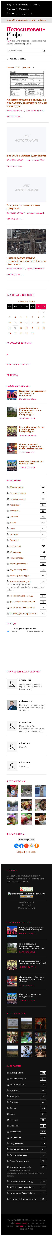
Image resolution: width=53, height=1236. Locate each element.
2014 (18, 67)
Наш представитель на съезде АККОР (31, 462)
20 (26, 328)
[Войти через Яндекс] (26, 846)
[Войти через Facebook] (21, 846)
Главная (10, 67)
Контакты (24, 9)
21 (32, 328)
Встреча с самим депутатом (26, 155)
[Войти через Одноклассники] (36, 846)
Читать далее (14, 116)
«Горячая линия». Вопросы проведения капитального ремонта (31, 446)
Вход (9, 5)
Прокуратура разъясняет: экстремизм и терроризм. (32, 393)
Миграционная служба (20, 581)
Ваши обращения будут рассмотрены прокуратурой (31, 429)
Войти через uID (26, 839)
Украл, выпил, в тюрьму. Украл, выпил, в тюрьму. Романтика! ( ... (30, 685)
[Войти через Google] (31, 845)
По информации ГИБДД (21, 596)
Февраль (26, 67)
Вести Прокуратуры (19, 575)
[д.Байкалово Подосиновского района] (12, 1051)
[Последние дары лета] (26, 819)
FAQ (35, 5)
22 (38, 328)
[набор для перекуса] (40, 819)
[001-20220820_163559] (12, 805)
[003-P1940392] (26, 791)
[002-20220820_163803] (40, 791)
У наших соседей (18, 493)
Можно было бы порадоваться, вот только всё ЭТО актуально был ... (31, 727)
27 (27, 333)
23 (44, 328)
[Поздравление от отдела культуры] (40, 1023)
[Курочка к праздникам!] (40, 805)
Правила (11, 9)
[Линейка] (12, 1037)
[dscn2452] (40, 1037)
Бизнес (13, 522)
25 (15, 333)
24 (10, 333)
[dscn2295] (12, 1023)
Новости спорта (17, 499)
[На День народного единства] (12, 819)
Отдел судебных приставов (23, 613)
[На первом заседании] (26, 1037)
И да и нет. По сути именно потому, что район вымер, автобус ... (32, 706)
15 (38, 322)
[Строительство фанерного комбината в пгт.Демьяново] (26, 1023)
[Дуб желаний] (26, 1051)
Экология (14, 540)
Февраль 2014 (26, 301)
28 (33, 333)
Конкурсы (14, 511)
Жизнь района (16, 487)
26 (21, 333)
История (14, 534)
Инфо (26, 32)
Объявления (15, 552)
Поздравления (16, 558)
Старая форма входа (26, 852)
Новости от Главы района (22, 607)
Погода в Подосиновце (25, 629)
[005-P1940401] (12, 791)
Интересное (15, 546)
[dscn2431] (40, 1051)
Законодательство (19, 564)
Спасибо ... (24, 745)
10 (10, 322)
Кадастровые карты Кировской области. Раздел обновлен (26, 261)
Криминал (14, 505)
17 (9, 328)
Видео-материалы (18, 569)
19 (21, 328)
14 (32, 322)
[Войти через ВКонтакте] (16, 846)
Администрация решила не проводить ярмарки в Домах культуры (27, 103)
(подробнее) (20, 1223)
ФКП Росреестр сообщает (22, 601)
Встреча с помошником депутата (23, 206)
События (14, 516)
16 (44, 322)
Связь (12, 528)
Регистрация (22, 5)
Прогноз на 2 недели (35, 631)
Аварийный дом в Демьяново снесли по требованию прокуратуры (30, 411)
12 (21, 322)
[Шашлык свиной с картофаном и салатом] (26, 805)
